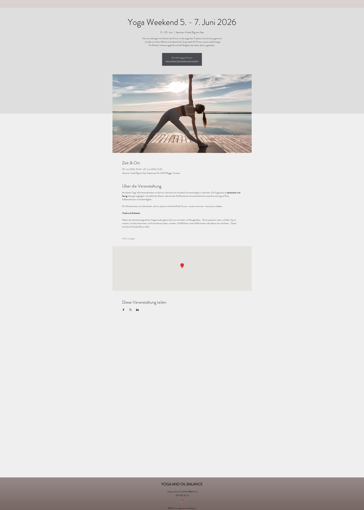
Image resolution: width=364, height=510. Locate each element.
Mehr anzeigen (128, 238)
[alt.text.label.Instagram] (182, 500)
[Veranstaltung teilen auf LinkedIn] (137, 310)
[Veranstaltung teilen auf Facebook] (123, 310)
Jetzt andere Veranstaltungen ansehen (182, 61)
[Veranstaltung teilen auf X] (130, 310)
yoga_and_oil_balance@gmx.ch (182, 491)
